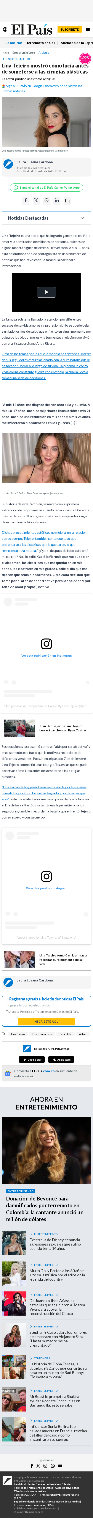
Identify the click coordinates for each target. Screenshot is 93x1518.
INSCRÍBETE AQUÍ (46, 1021)
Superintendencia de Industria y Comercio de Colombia (47, 1501)
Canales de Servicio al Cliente (53, 1484)
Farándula (65, 1034)
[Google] (32, 1059)
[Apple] (61, 1059)
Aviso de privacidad (66, 1487)
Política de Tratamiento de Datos (42, 1011)
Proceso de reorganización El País (34, 1505)
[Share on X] (36, 201)
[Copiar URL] (67, 201)
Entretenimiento (42, 1034)
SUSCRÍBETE (70, 29)
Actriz (82, 1034)
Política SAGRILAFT (26, 1494)
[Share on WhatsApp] (46, 201)
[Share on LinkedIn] (56, 201)
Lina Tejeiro (18, 1034)
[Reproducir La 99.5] (85, 59)
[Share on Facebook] (25, 201)
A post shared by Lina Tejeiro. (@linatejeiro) (46, 937)
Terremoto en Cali (40, 43)
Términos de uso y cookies (30, 1491)
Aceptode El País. (44, 1011)
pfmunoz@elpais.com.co (28, 1511)
